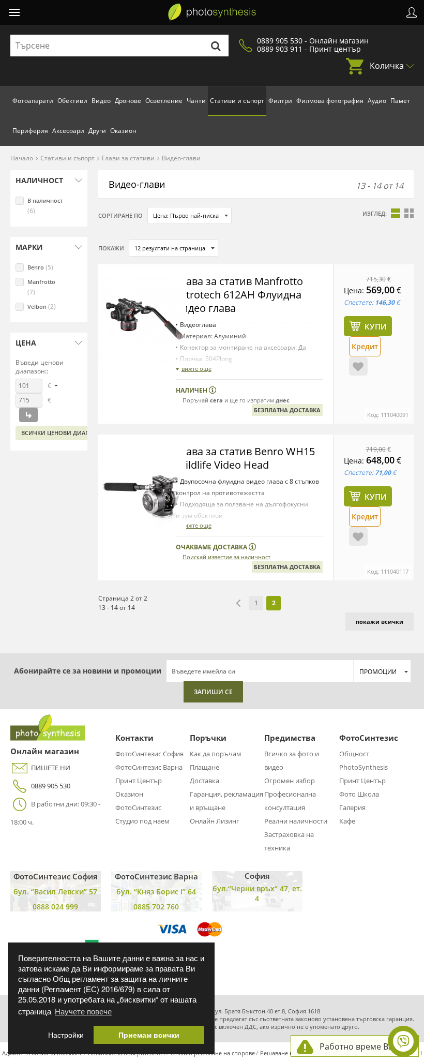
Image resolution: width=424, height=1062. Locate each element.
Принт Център (138, 780)
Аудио (377, 100)
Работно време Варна (364, 1046)
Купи (376, 326)
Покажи (111, 248)
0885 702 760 (156, 906)
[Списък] (395, 213)
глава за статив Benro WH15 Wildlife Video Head (245, 458)
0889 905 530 (50, 785)
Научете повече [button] (83, 1011)
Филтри (280, 100)
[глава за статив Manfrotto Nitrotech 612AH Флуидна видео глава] (142, 319)
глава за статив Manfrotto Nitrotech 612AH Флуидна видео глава (239, 294)
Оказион (123, 130)
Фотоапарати (32, 100)
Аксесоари (68, 130)
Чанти (196, 100)
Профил (411, 12)
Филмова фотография (330, 100)
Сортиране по (120, 215)
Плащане (204, 767)
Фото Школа (359, 794)
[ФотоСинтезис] (212, 12)
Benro (40, 267)
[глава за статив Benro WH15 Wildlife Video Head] (142, 489)
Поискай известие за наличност (226, 557)
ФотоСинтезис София (149, 753)
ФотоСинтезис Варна (149, 767)
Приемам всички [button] (148, 1035)
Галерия (352, 807)
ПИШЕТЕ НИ (50, 767)
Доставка (204, 780)
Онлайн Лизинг (214, 821)
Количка (387, 65)
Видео (101, 100)
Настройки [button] (66, 1035)
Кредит (365, 346)
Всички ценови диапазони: (66, 433)
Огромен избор (289, 780)
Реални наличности (295, 821)
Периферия (30, 130)
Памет (400, 100)
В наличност (45, 206)
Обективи (72, 100)
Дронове (128, 100)
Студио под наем (142, 821)
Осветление (164, 100)
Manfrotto (41, 287)
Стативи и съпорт (237, 100)
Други (97, 130)
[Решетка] (409, 213)
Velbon (41, 306)
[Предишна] (238, 603)
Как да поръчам (215, 753)
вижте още (196, 368)
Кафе (347, 821)
